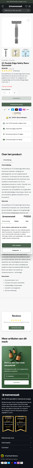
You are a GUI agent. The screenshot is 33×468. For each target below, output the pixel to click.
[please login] (28, 20)
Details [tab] (16, 221)
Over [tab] (27, 221)
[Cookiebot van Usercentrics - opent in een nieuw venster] (23, 216)
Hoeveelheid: (6, 89)
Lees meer (5, 82)
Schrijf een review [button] (16, 328)
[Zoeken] (28, 10)
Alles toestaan (16, 245)
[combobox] (16, 10)
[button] (3, 6)
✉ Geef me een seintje (16, 104)
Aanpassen (15, 250)
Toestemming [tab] (6, 221)
